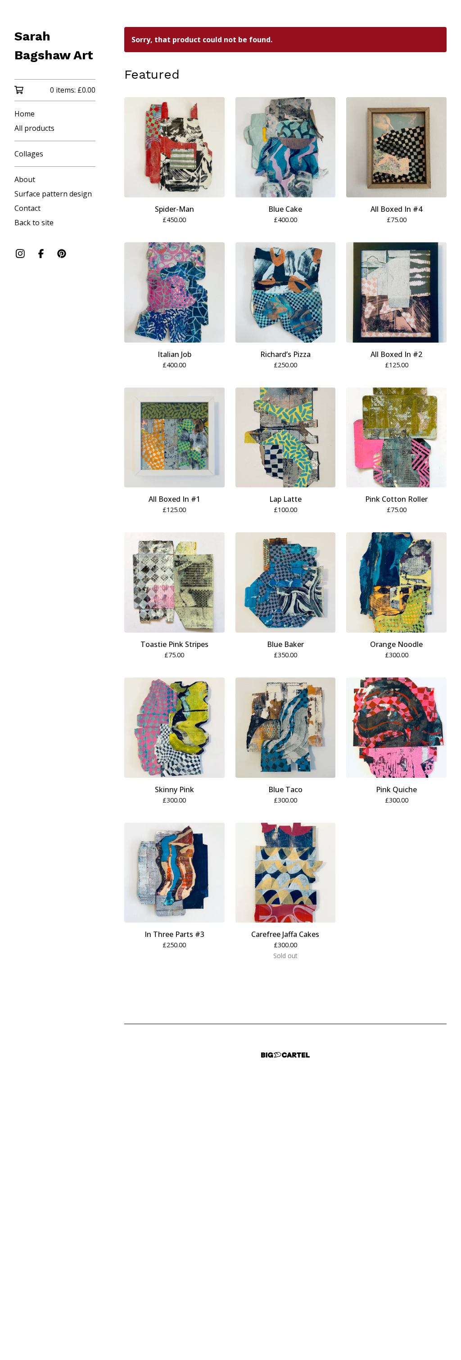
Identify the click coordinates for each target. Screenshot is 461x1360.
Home (24, 114)
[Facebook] (41, 253)
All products (34, 128)
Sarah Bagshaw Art (53, 45)
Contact (27, 208)
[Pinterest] (62, 253)
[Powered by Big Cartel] (285, 1054)
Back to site (34, 222)
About (24, 179)
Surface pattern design (53, 194)
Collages (28, 154)
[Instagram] (20, 253)
